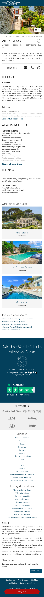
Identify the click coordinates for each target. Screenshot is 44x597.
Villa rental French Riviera (11, 330)
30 (39, 30)
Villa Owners (23, 580)
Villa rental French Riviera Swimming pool (17, 327)
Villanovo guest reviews (22, 456)
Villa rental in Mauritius (22, 496)
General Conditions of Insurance (22, 474)
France (11, 36)
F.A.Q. (22, 465)
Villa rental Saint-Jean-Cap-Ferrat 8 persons (17, 319)
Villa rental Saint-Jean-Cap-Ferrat (13, 322)
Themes (22, 441)
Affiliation (13, 583)
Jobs (22, 459)
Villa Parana (22, 232)
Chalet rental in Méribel (22, 505)
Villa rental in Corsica (22, 502)
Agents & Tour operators (22, 477)
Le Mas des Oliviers (22, 267)
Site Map (34, 580)
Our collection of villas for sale (22, 480)
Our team (22, 450)
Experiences (22, 447)
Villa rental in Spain (22, 499)
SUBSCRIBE (35, 570)
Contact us (10, 580)
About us (22, 453)
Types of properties (22, 438)
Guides (22, 444)
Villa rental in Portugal (22, 511)
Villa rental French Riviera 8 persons (15, 324)
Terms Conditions (22, 471)
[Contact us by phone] (32, 68)
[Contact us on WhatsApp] (38, 68)
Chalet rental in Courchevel (22, 508)
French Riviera (20, 36)
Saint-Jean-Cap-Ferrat (35, 36)
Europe (4, 36)
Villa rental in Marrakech (22, 490)
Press (22, 462)
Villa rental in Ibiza (22, 493)
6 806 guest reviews (15, 372)
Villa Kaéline (22, 302)
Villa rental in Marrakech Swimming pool (22, 517)
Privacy (22, 468)
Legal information (27, 583)
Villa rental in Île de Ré (22, 514)
